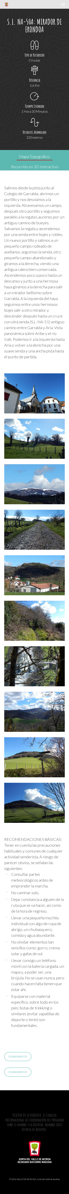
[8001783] (35, 667)
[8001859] (35, 713)
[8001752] (35, 576)
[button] (63, 4)
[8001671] (35, 804)
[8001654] (35, 394)
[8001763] (35, 758)
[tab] (34, 155)
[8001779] (35, 622)
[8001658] (35, 440)
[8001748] (35, 531)
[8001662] (35, 485)
